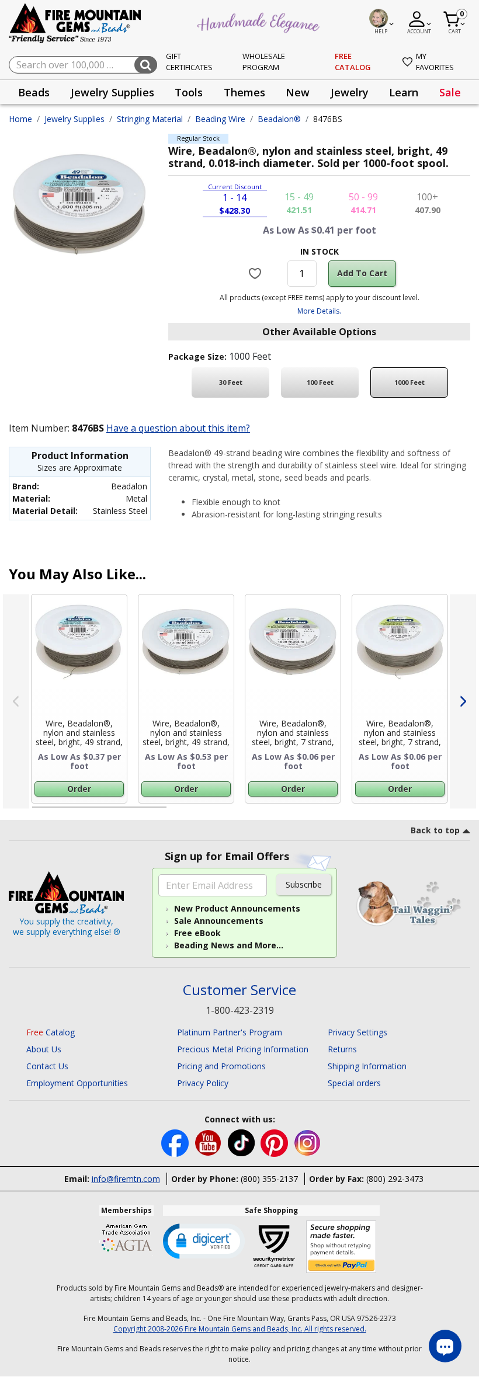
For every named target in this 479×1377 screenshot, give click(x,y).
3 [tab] (318, 812)
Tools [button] (189, 92)
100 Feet (320, 382)
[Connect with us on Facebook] (176, 1142)
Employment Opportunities (77, 1083)
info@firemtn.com (126, 1178)
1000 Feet (409, 382)
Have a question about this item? (178, 428)
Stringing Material (150, 118)
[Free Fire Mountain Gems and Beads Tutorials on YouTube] (209, 1142)
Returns (342, 1049)
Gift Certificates (189, 62)
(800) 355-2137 (269, 1178)
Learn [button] (403, 92)
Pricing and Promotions (221, 1066)
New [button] (298, 92)
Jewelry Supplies (74, 118)
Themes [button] (244, 92)
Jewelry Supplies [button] (112, 92)
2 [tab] (178, 812)
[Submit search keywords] (145, 65)
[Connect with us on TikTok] (242, 1142)
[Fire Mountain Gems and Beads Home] (75, 22)
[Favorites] (256, 273)
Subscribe (304, 884)
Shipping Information (367, 1066)
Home (20, 118)
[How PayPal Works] (341, 1247)
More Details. (319, 311)
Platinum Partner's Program (229, 1032)
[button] (204, 1240)
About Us (43, 1049)
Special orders (354, 1083)
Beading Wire (220, 118)
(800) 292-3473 (395, 1178)
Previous (16, 701)
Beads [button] (34, 92)
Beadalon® (279, 118)
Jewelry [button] (350, 92)
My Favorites (435, 62)
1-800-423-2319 (240, 1010)
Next (463, 701)
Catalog (50, 1032)
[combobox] (83, 65)
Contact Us (47, 1066)
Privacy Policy (202, 1083)
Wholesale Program (263, 62)
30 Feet (230, 382)
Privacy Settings (357, 1032)
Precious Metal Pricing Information (242, 1049)
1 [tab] (38, 812)
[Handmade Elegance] (260, 21)
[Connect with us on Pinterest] (275, 1142)
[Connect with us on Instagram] (307, 1142)
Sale (450, 92)
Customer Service (239, 990)
